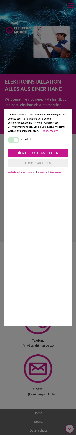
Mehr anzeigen (50, 130)
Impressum (42, 172)
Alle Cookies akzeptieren (40, 153)
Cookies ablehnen (38, 163)
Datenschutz (55, 172)
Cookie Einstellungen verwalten (21, 172)
